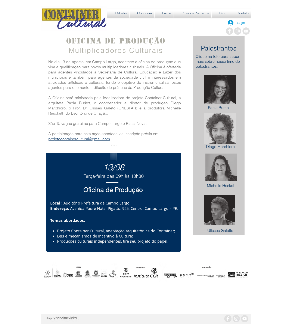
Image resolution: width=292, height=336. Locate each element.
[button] (118, 13)
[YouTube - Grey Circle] (246, 31)
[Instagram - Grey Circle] (237, 31)
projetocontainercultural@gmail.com (79, 138)
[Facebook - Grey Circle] (229, 31)
